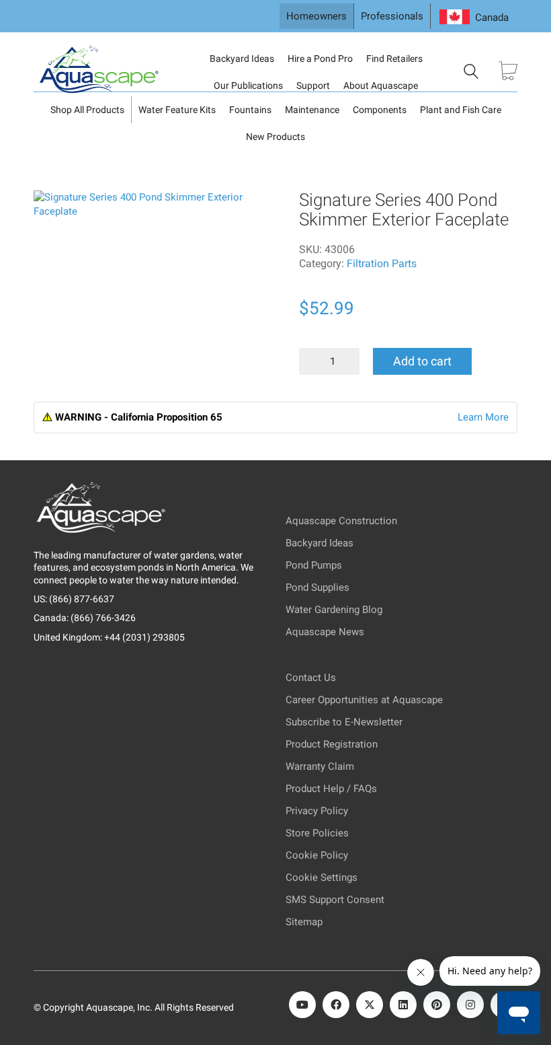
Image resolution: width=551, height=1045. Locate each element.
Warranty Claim (320, 766)
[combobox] (474, 17)
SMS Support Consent (335, 900)
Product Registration (332, 744)
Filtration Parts (382, 263)
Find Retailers (394, 58)
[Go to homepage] (101, 72)
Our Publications (248, 85)
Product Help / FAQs (331, 789)
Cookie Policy (317, 855)
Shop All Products (87, 109)
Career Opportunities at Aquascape (364, 700)
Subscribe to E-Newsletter (344, 722)
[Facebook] (336, 1004)
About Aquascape (380, 85)
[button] (53, 209)
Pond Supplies (317, 587)
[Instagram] (470, 1004)
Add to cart (422, 361)
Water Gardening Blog (334, 610)
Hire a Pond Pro (320, 58)
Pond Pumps (314, 565)
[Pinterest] (436, 1004)
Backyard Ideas (242, 58)
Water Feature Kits (177, 109)
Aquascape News (325, 632)
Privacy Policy (317, 811)
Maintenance (312, 109)
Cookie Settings (321, 877)
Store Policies (317, 833)
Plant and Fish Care (460, 109)
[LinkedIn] (403, 1004)
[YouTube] (302, 1004)
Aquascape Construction (341, 521)
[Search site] (471, 73)
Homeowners (316, 16)
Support (313, 85)
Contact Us (311, 678)
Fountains (250, 109)
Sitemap (304, 922)
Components (380, 109)
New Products (275, 136)
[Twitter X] (369, 1004)
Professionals (392, 16)
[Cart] (508, 72)
